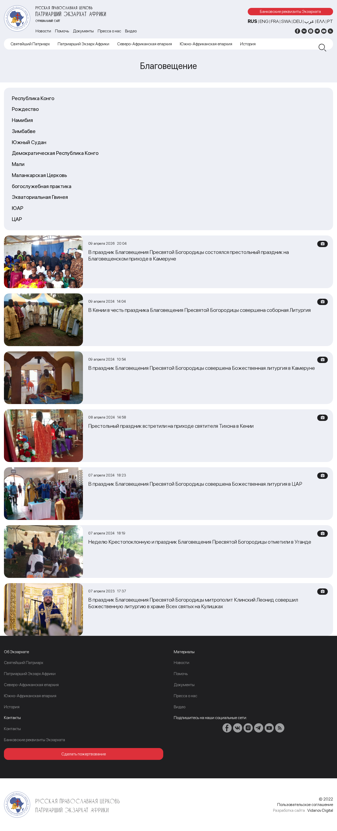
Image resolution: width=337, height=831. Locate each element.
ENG (264, 21)
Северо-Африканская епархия (144, 43)
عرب (309, 21)
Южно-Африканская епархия (206, 43)
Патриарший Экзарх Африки (83, 43)
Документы (83, 30)
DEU (297, 21)
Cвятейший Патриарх (30, 43)
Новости (43, 30)
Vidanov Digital (320, 810)
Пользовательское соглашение (305, 804)
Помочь (62, 30)
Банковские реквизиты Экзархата (290, 11)
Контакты (12, 728)
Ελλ (321, 21)
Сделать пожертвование (83, 753)
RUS (252, 21)
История (248, 43)
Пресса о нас (109, 30)
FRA (275, 21)
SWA (286, 21)
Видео (131, 30)
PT (330, 21)
